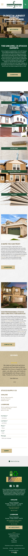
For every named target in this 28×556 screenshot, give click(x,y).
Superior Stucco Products (14, 534)
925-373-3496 (5, 410)
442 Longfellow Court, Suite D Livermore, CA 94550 (9, 408)
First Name (4, 416)
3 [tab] (15, 34)
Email (3, 431)
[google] (17, 486)
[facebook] (11, 486)
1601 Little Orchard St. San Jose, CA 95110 (7, 398)
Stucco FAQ (14, 541)
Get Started (14, 30)
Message (3, 436)
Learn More (14, 75)
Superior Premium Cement (19, 548)
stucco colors (21, 331)
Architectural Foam (14, 535)
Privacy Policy (5, 548)
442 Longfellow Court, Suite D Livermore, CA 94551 (14, 521)
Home (14, 533)
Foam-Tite (21, 322)
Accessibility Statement (13, 550)
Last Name (4, 421)
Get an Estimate (14, 528)
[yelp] (14, 486)
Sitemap (11, 548)
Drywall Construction (14, 537)
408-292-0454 (5, 400)
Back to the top (15, 461)
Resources (14, 538)
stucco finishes (9, 321)
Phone (3, 426)
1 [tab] (12, 34)
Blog (14, 539)
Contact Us (8, 345)
